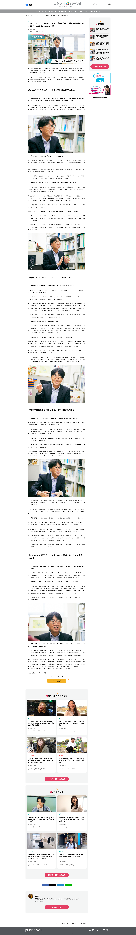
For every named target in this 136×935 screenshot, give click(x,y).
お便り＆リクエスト (76, 11)
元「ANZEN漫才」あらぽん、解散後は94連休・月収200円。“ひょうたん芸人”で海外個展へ (71, 761)
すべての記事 (42, 11)
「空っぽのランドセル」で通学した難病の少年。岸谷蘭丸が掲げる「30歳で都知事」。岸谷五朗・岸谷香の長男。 (41, 723)
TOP (26, 15)
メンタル (38, 864)
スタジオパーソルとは (93, 11)
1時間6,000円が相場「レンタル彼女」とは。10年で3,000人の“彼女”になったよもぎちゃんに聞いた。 (72, 819)
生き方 (36, 31)
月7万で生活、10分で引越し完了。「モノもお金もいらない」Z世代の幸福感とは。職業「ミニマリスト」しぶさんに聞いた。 (41, 856)
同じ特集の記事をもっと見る (56, 875)
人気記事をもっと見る (100, 66)
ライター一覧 (65, 924)
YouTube (61, 864)
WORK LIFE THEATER (34, 718)
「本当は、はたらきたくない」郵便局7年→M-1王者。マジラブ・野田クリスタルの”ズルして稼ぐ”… (41, 819)
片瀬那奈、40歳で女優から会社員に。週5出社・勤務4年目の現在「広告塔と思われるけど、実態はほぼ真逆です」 (40, 761)
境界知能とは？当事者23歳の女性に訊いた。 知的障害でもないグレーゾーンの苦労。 (71, 856)
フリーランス (62, 826)
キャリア (42, 31)
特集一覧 (63, 11)
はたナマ (31, 755)
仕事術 (36, 826)
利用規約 (74, 924)
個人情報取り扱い (85, 924)
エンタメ (61, 731)
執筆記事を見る (56, 907)
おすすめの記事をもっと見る (56, 779)
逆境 (73, 731)
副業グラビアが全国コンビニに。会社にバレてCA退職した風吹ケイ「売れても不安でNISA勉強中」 (72, 723)
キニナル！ (30, 15)
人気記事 (53, 11)
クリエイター (31, 864)
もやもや (31, 31)
